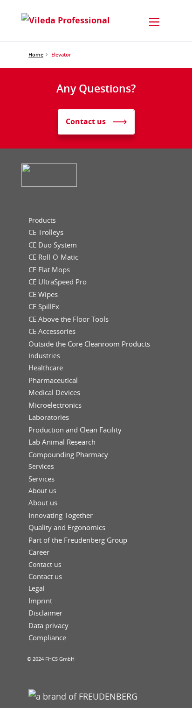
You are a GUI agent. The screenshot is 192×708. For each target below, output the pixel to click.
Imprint (40, 600)
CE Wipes (43, 294)
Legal (36, 588)
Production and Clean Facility (75, 429)
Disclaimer (45, 613)
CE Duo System (52, 245)
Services (41, 466)
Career (38, 552)
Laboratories (48, 417)
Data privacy (48, 625)
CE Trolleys (45, 232)
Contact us (45, 564)
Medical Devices (54, 392)
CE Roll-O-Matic (53, 257)
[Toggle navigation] (154, 22)
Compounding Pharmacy (68, 454)
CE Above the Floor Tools (68, 319)
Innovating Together (60, 515)
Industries (44, 356)
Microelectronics (55, 405)
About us (42, 491)
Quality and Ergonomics (66, 527)
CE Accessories (51, 331)
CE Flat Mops (49, 269)
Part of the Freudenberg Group (77, 540)
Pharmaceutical (53, 380)
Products (42, 220)
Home (35, 54)
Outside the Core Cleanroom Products (89, 344)
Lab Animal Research (62, 442)
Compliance (47, 637)
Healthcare (45, 367)
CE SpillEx (43, 306)
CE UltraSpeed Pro (57, 281)
